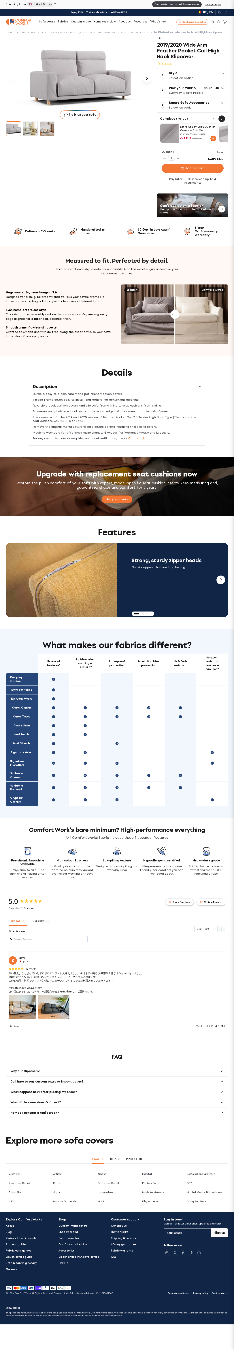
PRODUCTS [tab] (134, 1159)
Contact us (119, 1225)
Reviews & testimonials (21, 1238)
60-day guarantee (123, 1244)
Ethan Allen (15, 1192)
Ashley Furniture (196, 1201)
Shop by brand (68, 1232)
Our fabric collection (72, 1244)
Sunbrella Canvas (16, 775)
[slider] (174, 314)
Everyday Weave (21, 698)
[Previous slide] (13, 580)
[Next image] (146, 78)
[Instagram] (167, 1253)
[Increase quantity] (178, 158)
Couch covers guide (19, 1256)
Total (220, 152)
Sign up (219, 1232)
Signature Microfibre (17, 763)
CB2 (189, 1183)
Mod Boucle (21, 734)
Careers (11, 1269)
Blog (9, 1232)
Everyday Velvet (21, 689)
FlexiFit (63, 1263)
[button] (192, 75)
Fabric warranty (122, 1250)
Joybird (58, 1192)
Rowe (56, 1183)
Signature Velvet (22, 752)
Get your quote (117, 499)
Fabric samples (68, 1238)
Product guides (16, 1244)
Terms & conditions (179, 1293)
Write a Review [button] (213, 902)
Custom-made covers (73, 1225)
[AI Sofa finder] (212, 22)
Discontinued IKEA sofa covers (78, 1256)
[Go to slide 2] (30, 128)
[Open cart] (225, 22)
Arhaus (102, 1174)
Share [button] (16, 1026)
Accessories (66, 1250)
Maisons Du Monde (64, 1201)
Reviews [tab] (15, 920)
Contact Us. (137, 438)
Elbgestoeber (150, 1201)
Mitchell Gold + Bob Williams (204, 1192)
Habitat (147, 1174)
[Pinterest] (175, 1253)
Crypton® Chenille (16, 799)
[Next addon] (221, 118)
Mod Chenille (21, 743)
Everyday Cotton (16, 679)
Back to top (218, 1293)
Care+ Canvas (21, 707)
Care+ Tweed (22, 716)
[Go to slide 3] (47, 128)
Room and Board (19, 1183)
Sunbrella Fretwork (16, 787)
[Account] (225, 12)
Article (57, 1174)
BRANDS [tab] (98, 1159)
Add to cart (194, 168)
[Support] (219, 12)
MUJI (101, 1201)
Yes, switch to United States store (177, 4)
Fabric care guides (18, 1250)
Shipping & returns (123, 1238)
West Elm (14, 1174)
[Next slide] (220, 580)
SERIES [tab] (115, 1159)
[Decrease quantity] (164, 158)
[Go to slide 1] (13, 128)
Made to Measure (153, 1192)
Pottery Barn (150, 1183)
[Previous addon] (213, 118)
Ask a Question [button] (181, 902)
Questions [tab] (39, 920)
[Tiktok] (191, 1253)
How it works (119, 1232)
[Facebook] (183, 1253)
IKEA (11, 1201)
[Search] (219, 22)
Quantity (168, 151)
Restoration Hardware (201, 1174)
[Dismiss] (226, 4)
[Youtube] (199, 1253)
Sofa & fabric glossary (21, 1263)
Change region (213, 4)
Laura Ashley (105, 1192)
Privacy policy (200, 1293)
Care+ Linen (22, 725)
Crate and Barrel (108, 1183)
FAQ (113, 1256)
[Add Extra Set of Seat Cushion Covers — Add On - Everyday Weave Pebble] (213, 138)
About (10, 1225)
